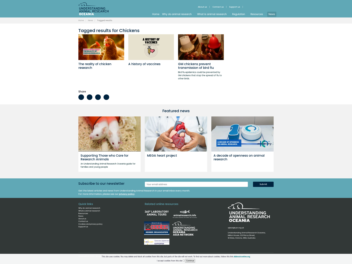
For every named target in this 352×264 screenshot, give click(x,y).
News (90, 20)
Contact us (83, 221)
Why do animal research (89, 208)
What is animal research (89, 211)
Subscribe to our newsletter (101, 184)
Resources (83, 213)
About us (82, 218)
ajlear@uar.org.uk (236, 228)
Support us (83, 226)
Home (81, 20)
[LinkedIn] (257, 6)
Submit (263, 184)
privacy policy (126, 194)
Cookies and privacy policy (90, 224)
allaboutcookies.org (242, 257)
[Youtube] (264, 6)
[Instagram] (249, 6)
